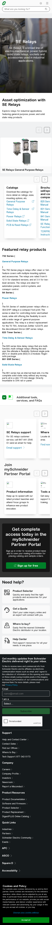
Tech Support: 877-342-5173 (16, 756)
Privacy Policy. (12, 685)
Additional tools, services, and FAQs (29, 399)
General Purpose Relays (15, 203)
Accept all (25, 920)
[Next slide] (45, 179)
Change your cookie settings (26, 913)
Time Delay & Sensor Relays (17, 211)
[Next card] (47, 130)
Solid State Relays (16, 220)
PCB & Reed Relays (17, 225)
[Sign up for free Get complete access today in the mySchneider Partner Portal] (26, 565)
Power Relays (13, 216)
